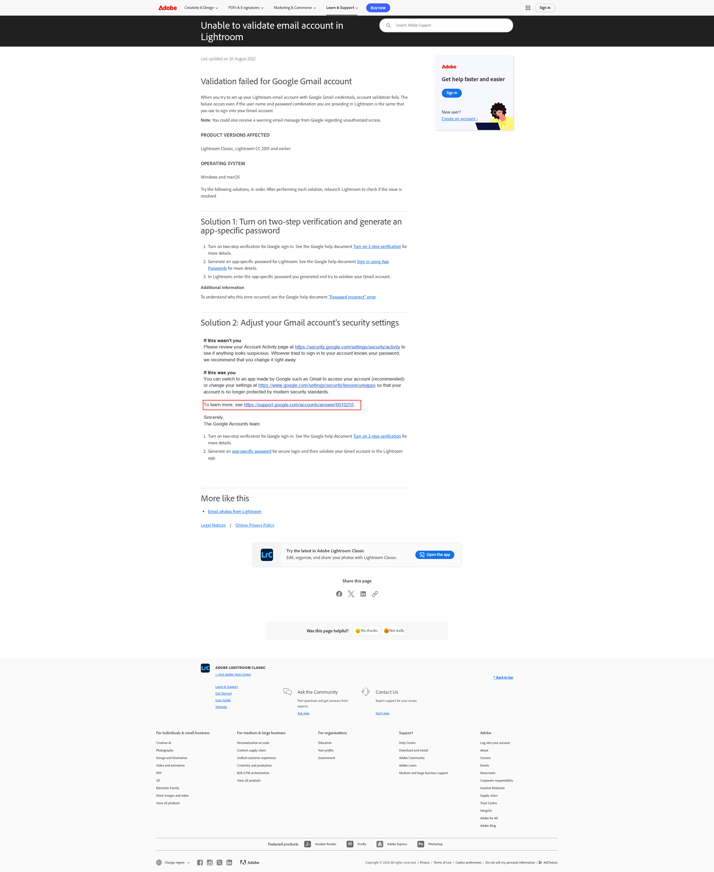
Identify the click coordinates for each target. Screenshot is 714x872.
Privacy (425, 862)
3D (158, 780)
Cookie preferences (468, 862)
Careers (485, 758)
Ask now (303, 713)
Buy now (378, 7)
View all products (168, 803)
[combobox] (446, 25)
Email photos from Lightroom (234, 511)
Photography (164, 750)
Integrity (486, 811)
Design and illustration (171, 758)
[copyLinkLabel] (375, 595)
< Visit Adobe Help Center (233, 674)
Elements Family (167, 788)
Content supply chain (251, 750)
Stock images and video (172, 796)
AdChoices (551, 862)
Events (484, 765)
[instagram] (210, 862)
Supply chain (489, 796)
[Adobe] (167, 7)
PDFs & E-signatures (243, 7)
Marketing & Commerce (293, 7)
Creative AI (163, 743)
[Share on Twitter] (351, 595)
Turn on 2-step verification (377, 246)
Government (326, 758)
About (484, 750)
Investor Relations (492, 788)
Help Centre (407, 743)
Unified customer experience (256, 758)
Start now (382, 713)
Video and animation (170, 765)
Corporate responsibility (496, 780)
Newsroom (487, 773)
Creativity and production (254, 765)
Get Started (223, 693)
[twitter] (219, 862)
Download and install (413, 750)
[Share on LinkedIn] (363, 595)
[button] (528, 7)
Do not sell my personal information (510, 862)
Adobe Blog (488, 826)
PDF (159, 773)
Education (325, 743)
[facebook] (200, 862)
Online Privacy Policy (254, 525)
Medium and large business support (423, 773)
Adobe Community (412, 758)
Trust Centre (488, 803)
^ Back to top (503, 677)
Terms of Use (443, 862)
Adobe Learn (407, 765)
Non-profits (326, 750)
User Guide (223, 700)
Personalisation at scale (253, 743)
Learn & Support (340, 7)
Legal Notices (213, 525)
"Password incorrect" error (352, 297)
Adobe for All (489, 818)
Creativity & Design (199, 7)
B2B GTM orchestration (253, 773)
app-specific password (251, 451)
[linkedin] (229, 862)
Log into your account (495, 743)
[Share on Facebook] (339, 595)
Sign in (545, 7)
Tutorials (221, 707)
